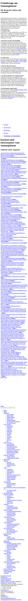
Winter (5, 468)
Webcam (9, 556)
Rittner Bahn (10, 416)
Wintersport (10, 501)
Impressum (18, 581)
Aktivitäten (9, 469)
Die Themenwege (11, 423)
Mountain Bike (10, 463)
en (3, 406)
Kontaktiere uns (11, 566)
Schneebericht (10, 472)
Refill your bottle (11, 548)
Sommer (6, 461)
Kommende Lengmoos (12, 451)
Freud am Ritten (11, 448)
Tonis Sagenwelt (11, 515)
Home (5, 410)
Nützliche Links (11, 559)
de (1, 406)
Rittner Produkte (11, 526)
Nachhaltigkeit (7, 542)
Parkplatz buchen (11, 484)
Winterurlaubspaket (11, 476)
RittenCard (18, 67)
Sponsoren (9, 491)
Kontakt (3, 581)
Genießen (6, 504)
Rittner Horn (15, 71)
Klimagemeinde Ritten (12, 545)
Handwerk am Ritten (12, 525)
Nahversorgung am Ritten (13, 524)
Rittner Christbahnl (11, 519)
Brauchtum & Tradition (12, 452)
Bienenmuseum (10, 445)
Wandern (9, 462)
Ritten (5, 411)
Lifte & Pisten (10, 470)
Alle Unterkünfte (8, 571)
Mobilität (9, 486)
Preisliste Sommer (11, 483)
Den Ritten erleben (8, 493)
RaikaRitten (3, 595)
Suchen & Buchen (8, 569)
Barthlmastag (10, 521)
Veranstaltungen (8, 517)
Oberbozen (9, 427)
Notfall (8, 557)
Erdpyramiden (11, 96)
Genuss (8, 466)
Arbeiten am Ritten (11, 549)
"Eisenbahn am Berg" (6, 95)
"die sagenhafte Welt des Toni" (19, 53)
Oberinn (9, 434)
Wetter (8, 555)
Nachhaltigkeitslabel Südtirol (14, 543)
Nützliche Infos (7, 553)
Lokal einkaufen (8, 522)
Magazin (9, 552)
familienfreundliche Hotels (20, 89)
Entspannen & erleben (12, 507)
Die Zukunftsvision (11, 490)
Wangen (9, 435)
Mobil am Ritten (11, 538)
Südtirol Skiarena (11, 479)
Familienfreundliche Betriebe (14, 511)
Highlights (6, 413)
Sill (7, 441)
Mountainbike (10, 497)
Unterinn (9, 428)
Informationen (7, 482)
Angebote (6, 573)
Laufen (8, 498)
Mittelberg (9, 431)
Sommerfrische (10, 444)
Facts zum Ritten (11, 454)
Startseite (6, 124)
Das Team (9, 564)
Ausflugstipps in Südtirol (13, 458)
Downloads (10, 560)
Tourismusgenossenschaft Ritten (12, 562)
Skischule (9, 473)
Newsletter (12, 581)
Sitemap (9, 582)
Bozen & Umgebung (9, 455)
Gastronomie (10, 505)
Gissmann (9, 437)
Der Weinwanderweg (12, 531)
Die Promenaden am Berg (13, 421)
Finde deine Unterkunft (9, 570)
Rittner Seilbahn (11, 417)
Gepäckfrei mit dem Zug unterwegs (15, 539)
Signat (8, 438)
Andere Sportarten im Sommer (14, 500)
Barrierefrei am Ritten (12, 546)
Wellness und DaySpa (12, 508)
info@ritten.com (5, 589)
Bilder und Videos (11, 567)
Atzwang (9, 439)
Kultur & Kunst (7, 442)
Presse (7, 581)
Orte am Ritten (7, 424)
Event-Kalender (11, 518)
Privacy (14, 582)
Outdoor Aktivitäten (9, 494)
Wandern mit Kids (11, 514)
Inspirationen (7, 550)
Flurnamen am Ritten (12, 446)
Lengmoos (9, 430)
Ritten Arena (10, 503)
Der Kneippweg (11, 529)
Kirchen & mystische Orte (13, 449)
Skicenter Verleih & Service (13, 475)
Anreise (9, 536)
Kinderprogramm (11, 512)
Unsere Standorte (11, 563)
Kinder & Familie (11, 465)
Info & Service (7, 533)
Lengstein (9, 432)
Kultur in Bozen (11, 456)
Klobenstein (10, 425)
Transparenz (4, 582)
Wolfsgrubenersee (11, 420)
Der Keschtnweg (11, 532)
